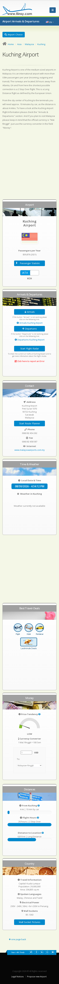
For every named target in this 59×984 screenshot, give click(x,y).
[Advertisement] (29, 166)
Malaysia (29, 44)
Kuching (41, 44)
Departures (30, 328)
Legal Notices (17, 976)
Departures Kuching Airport (30, 339)
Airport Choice (15, 34)
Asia (19, 44)
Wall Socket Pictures (29, 922)
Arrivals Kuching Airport (30, 322)
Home (11, 44)
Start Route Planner (29, 423)
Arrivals (30, 311)
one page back (18, 939)
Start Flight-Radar (29, 348)
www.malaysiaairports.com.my (29, 449)
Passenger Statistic (30, 263)
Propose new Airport (37, 976)
